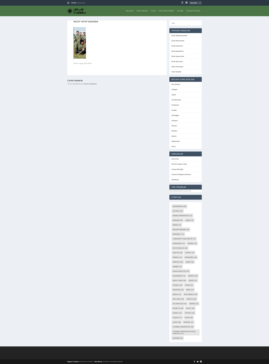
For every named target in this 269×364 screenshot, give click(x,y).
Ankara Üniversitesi (182, 216)
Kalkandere (175, 141)
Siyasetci (178, 308)
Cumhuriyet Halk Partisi (184, 239)
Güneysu (174, 121)
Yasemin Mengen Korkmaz (181, 174)
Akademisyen (179, 206)
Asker (189, 220)
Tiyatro (189, 313)
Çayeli (173, 95)
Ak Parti (177, 211)
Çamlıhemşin (176, 100)
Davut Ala (175, 159)
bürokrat (178, 234)
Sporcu (177, 313)
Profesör (178, 290)
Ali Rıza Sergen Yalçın (179, 164)
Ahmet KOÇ (81, 3)
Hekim (190, 262)
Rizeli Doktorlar (177, 46)
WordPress (98, 362)
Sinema (193, 304)
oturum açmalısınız (90, 84)
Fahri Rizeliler (176, 72)
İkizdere (174, 131)
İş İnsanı (178, 338)
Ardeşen (174, 89)
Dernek (192, 243)
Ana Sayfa (130, 11)
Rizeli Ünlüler (142, 11)
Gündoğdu (175, 115)
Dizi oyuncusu (180, 248)
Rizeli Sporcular (177, 61)
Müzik (193, 280)
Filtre (153, 11)
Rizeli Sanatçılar (177, 67)
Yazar (189, 318)
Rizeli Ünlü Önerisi (166, 11)
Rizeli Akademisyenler (179, 36)
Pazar (173, 146)
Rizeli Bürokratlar (177, 41)
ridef (190, 290)
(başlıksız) (175, 180)
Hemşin (174, 126)
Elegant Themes (73, 362)
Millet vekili (179, 280)
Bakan (177, 225)
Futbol (189, 253)
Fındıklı (174, 110)
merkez (192, 276)
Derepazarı (179, 243)
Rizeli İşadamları (177, 51)
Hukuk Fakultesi (181, 271)
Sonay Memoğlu (177, 169)
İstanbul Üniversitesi (183, 327)
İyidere (173, 136)
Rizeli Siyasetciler (177, 56)
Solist (190, 308)
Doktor (177, 253)
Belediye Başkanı (181, 229)
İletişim (180, 11)
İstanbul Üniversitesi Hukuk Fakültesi (184, 332)
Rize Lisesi (178, 299)
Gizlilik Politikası (193, 11)
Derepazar (175, 105)
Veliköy (177, 318)
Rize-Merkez (190, 294)
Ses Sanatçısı (179, 304)
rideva (177, 294)
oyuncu (177, 285)
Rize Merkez (175, 84)
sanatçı (191, 299)
